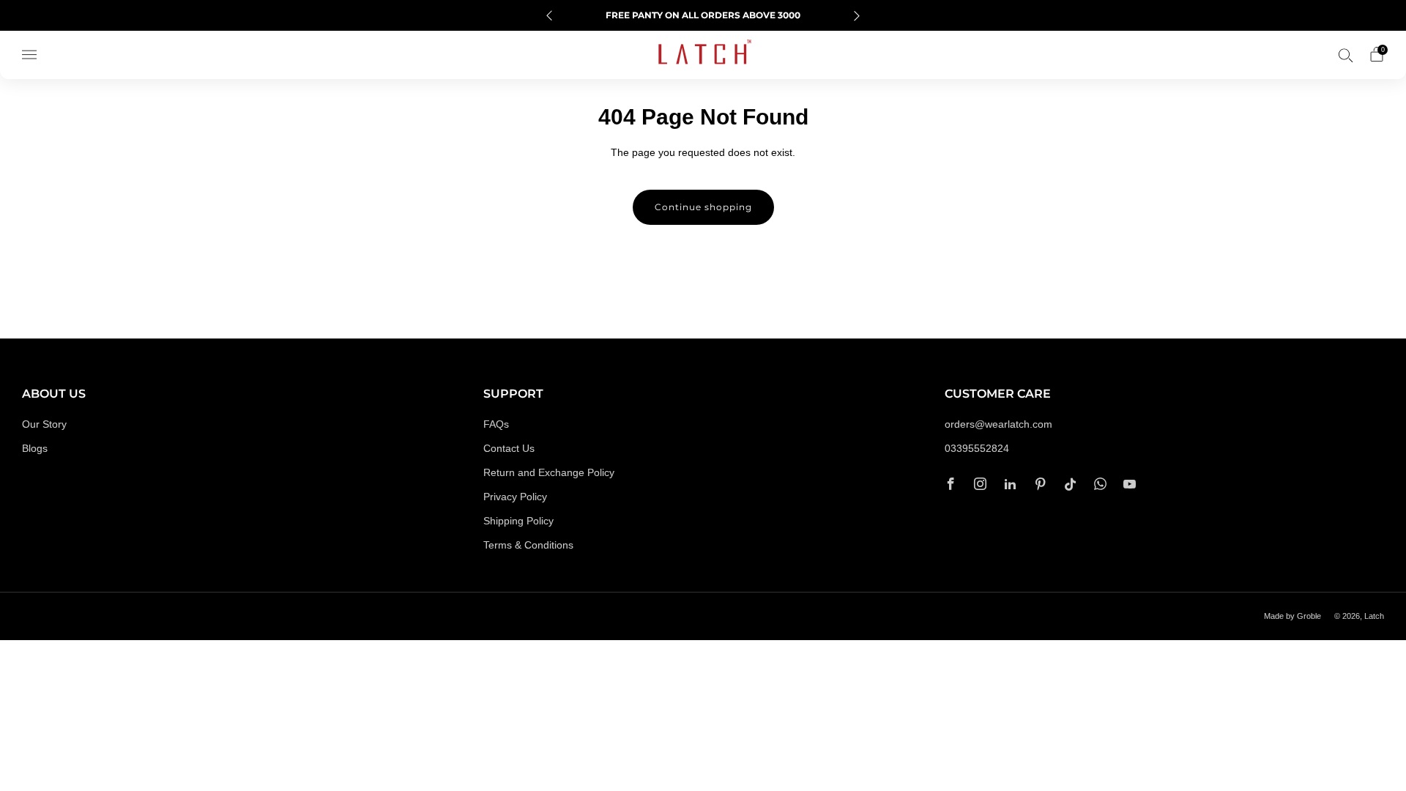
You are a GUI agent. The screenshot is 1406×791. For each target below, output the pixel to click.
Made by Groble (1292, 616)
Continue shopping (703, 206)
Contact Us (509, 448)
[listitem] (703, 15)
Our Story (44, 424)
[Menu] (29, 55)
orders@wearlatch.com (998, 424)
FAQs (496, 424)
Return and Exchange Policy (548, 472)
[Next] (856, 16)
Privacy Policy (515, 496)
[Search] (1346, 55)
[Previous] (549, 16)
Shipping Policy (518, 521)
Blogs (35, 448)
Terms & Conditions (528, 545)
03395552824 (977, 448)
